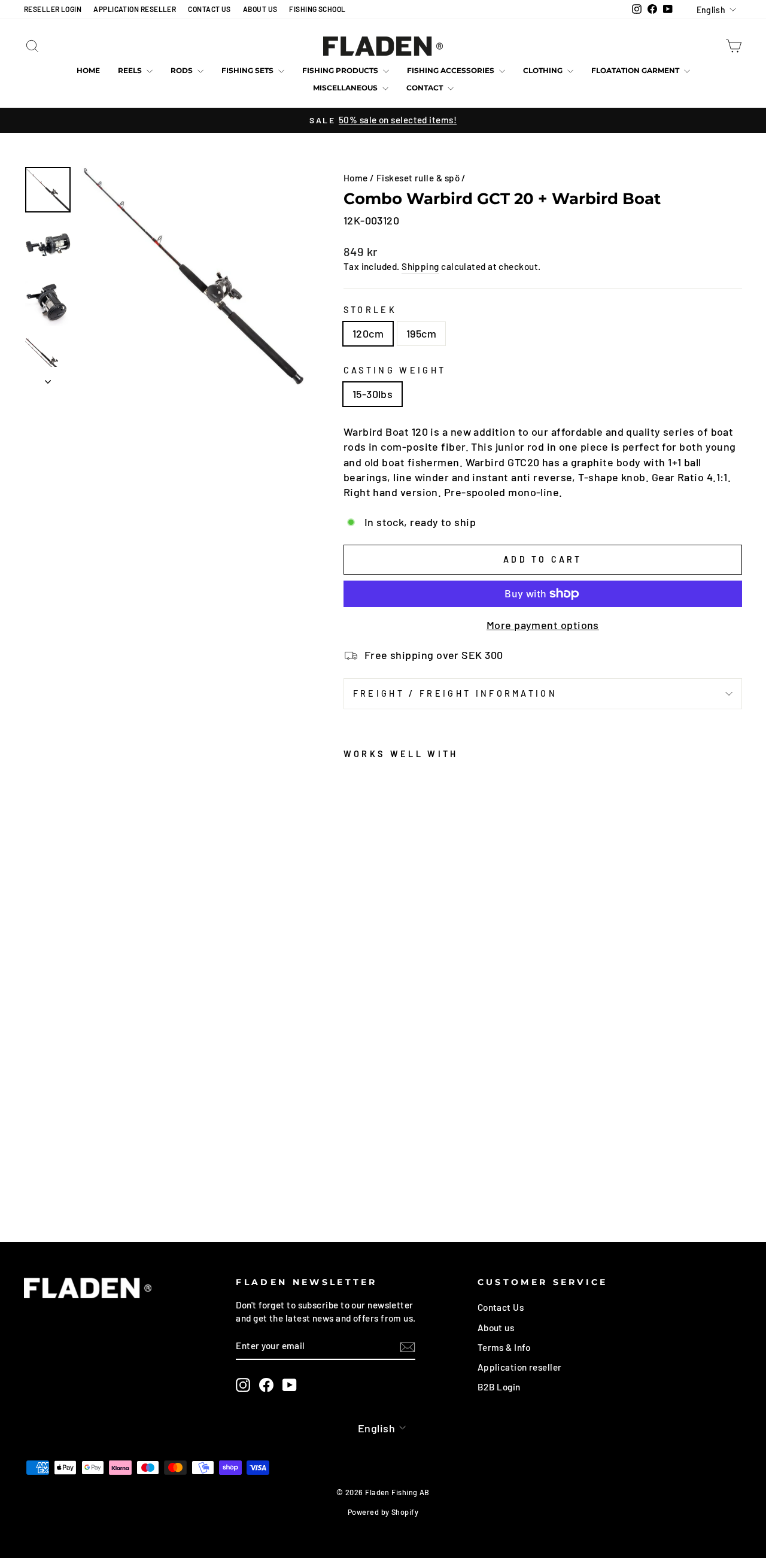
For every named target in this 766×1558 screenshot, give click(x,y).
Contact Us (501, 1307)
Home (88, 70)
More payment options (543, 624)
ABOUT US (260, 9)
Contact (425, 87)
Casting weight (395, 370)
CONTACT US (209, 9)
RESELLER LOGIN (52, 9)
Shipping (420, 266)
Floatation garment (636, 70)
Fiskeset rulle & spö (418, 177)
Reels (131, 70)
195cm (421, 333)
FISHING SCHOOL (317, 9)
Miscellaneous (346, 87)
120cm (368, 333)
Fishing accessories (451, 70)
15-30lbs (372, 393)
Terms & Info (504, 1347)
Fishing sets (248, 70)
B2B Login (499, 1386)
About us (496, 1327)
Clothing (543, 70)
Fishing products (341, 70)
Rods (182, 70)
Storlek (370, 310)
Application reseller (520, 1367)
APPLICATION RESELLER (134, 9)
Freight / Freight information (455, 693)
